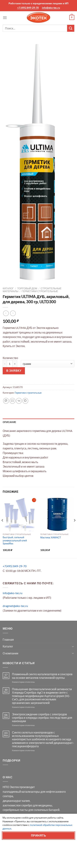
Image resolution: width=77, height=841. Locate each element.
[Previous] (2, 527)
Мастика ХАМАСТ (50, 537)
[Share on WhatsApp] (6, 401)
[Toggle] (72, 646)
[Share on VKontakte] (19, 401)
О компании (10, 653)
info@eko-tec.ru (51, 7)
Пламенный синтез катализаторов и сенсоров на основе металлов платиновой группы (42, 675)
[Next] (74, 527)
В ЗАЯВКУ (13, 370)
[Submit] (70, 28)
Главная (8, 639)
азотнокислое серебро (17, 805)
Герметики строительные (40, 291)
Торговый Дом (27, 288)
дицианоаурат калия (16, 800)
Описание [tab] (9, 422)
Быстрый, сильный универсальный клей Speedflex (15, 540)
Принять (38, 835)
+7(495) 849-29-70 (15, 566)
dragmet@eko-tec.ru (15, 605)
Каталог (8, 288)
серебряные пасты (15, 809)
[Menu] (5, 17)
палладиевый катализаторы (21, 791)
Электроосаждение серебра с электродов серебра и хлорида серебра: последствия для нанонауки (42, 717)
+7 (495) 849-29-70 (28, 7)
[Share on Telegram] (25, 401)
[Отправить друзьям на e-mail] (12, 401)
